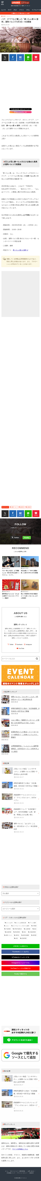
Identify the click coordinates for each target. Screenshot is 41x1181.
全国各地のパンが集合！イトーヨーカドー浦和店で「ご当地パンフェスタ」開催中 (24, 734)
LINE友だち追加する (20, 946)
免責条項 (31, 1173)
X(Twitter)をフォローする (20, 957)
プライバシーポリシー (22, 1173)
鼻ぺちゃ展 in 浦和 (19, 250)
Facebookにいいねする (20, 952)
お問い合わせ (31, 1171)
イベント (21, 9)
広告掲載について (11, 1173)
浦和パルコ (14, 507)
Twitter (16, 537)
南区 (35, 929)
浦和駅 (29, 507)
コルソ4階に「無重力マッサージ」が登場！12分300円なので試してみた (25, 721)
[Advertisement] (20, 83)
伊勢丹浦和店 (18, 929)
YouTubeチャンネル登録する (20, 968)
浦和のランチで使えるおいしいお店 (21, 13)
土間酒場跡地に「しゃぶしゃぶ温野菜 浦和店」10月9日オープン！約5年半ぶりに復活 (25, 748)
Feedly (26, 537)
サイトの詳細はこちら (20, 1149)
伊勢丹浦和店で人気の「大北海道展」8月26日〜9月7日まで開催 (25, 710)
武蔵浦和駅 (33, 932)
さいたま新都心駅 (21, 922)
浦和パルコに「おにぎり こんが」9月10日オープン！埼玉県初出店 (24, 698)
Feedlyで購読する (20, 974)
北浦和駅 (27, 929)
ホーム (6, 1171)
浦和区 (22, 507)
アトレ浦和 (33, 922)
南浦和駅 (8, 932)
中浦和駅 (8, 929)
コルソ (7, 926)
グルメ (15, 9)
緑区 (16, 938)
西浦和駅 (24, 938)
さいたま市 (9, 922)
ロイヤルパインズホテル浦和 (21, 926)
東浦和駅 (17, 932)
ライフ (9, 9)
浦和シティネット (22, 1178)
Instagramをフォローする (21, 963)
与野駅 (35, 926)
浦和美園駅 (26, 935)
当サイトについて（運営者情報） (18, 1171)
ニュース (3, 9)
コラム (28, 9)
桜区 (24, 932)
